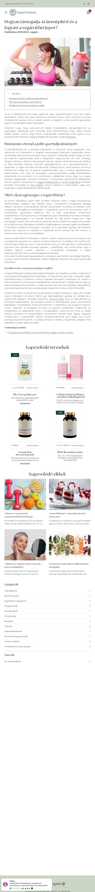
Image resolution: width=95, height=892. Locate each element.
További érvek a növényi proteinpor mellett (27, 105)
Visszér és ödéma (12, 641)
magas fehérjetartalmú (49, 182)
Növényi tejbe (57, 299)
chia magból (36, 185)
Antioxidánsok (10, 590)
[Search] (88, 3)
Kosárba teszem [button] (32, 388)
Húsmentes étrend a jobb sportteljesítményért (28, 98)
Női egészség (10, 616)
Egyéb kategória (11, 596)
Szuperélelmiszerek (13, 631)
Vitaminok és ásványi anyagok (17, 646)
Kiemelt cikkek (11, 611)
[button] (51, 878)
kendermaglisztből (71, 182)
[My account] (84, 3)
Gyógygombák (11, 606)
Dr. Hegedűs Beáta (12, 661)
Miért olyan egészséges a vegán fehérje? (25, 102)
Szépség (8, 626)
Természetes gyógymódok (16, 636)
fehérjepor (71, 137)
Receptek (8, 621)
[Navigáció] (5, 12)
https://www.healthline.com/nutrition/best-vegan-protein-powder (40, 332)
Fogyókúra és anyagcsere (15, 601)
